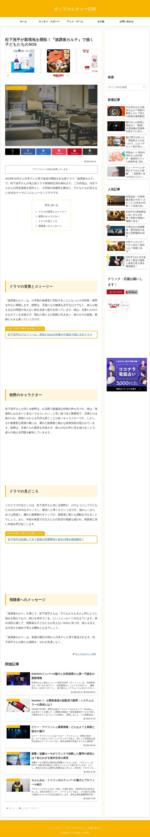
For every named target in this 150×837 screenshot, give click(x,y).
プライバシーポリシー (75, 828)
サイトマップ (55, 828)
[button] (90, 151)
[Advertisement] (51, 255)
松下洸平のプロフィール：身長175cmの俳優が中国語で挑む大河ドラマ (50, 334)
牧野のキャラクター (48, 216)
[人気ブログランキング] (131, 291)
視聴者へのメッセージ (50, 226)
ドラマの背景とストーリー (52, 211)
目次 (47, 205)
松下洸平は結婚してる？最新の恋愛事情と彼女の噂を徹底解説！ (46, 539)
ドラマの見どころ (47, 221)
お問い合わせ (94, 828)
